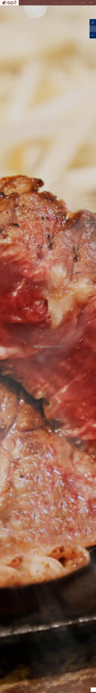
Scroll (48, 687)
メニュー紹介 (81, 2)
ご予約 (91, 2)
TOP (56, 2)
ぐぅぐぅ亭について (67, 2)
